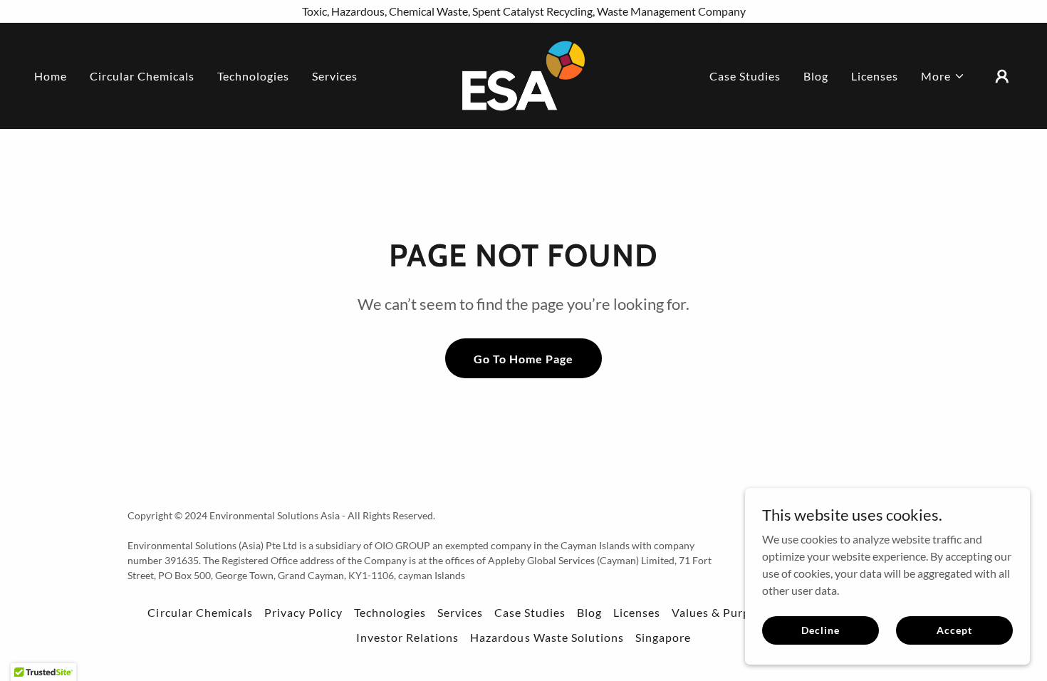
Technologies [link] (253, 76)
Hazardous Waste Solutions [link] (546, 637)
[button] (943, 76)
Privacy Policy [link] (303, 612)
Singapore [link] (663, 637)
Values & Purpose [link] (720, 612)
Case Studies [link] (745, 76)
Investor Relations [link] (407, 637)
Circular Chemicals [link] (142, 76)
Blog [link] (815, 76)
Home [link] (50, 76)
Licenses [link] (874, 76)
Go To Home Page (523, 358)
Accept (954, 630)
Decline (820, 630)
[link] (523, 74)
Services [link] (335, 76)
